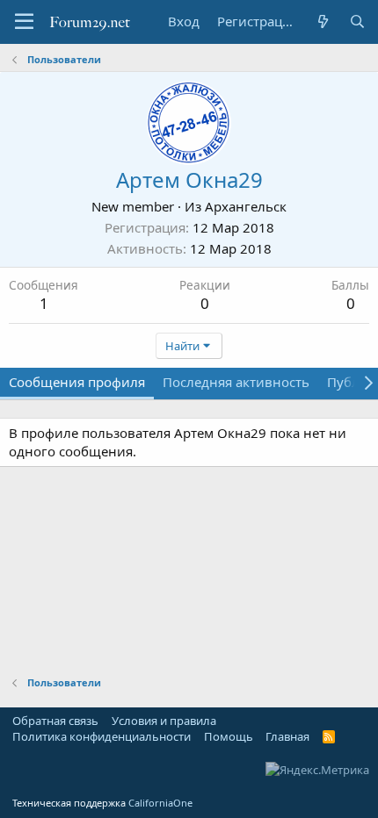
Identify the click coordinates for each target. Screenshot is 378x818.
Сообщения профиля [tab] (77, 382)
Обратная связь (55, 720)
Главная (287, 736)
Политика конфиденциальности (101, 736)
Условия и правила (164, 720)
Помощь (228, 736)
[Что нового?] (322, 21)
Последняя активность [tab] (236, 382)
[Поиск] (357, 21)
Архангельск (246, 206)
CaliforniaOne (160, 802)
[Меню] (24, 22)
